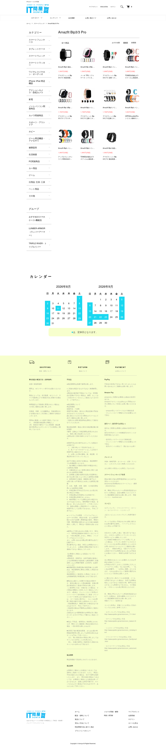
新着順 (133, 42)
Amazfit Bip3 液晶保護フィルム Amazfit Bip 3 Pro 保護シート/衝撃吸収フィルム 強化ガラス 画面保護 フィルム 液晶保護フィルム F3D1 (65, 67)
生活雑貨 (33, 154)
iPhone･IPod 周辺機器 (37, 82)
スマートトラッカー (37, 63)
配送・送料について (82, 715)
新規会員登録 (104, 6)
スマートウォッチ (39, 23)
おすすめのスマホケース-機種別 (37, 218)
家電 (31, 99)
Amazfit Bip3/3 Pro (53, 23)
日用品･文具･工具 (37, 181)
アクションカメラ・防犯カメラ (36, 91)
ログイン (113, 6)
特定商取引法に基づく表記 (84, 727)
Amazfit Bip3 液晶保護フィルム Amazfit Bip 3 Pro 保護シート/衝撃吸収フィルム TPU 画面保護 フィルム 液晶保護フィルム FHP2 (110, 148)
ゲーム (32, 175)
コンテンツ (54, 18)
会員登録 (131, 715)
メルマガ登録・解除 (111, 711)
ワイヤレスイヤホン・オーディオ (37, 72)
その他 (32, 195)
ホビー (32, 131)
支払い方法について (82, 723)
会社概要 (71, 18)
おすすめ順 (116, 42)
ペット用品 (34, 188)
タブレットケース (37, 48)
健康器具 (33, 147)
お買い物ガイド (90, 18)
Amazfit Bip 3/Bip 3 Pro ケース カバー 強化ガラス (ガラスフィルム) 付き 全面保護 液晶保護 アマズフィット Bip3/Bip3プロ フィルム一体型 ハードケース (65, 107)
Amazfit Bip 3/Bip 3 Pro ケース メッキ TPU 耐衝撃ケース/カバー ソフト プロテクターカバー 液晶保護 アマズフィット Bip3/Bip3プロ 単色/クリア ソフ (88, 67)
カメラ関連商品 (36, 115)
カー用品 (33, 168)
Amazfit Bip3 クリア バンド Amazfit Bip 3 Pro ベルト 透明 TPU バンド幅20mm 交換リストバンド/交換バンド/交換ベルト (110, 107)
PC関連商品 (34, 161)
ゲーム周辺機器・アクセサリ (37, 139)
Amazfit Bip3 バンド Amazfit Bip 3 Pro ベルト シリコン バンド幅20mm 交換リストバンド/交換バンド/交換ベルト (132, 67)
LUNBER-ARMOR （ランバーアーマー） (37, 232)
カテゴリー (35, 18)
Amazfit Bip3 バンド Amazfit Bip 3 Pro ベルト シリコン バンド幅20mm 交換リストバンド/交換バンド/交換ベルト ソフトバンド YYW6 (110, 67)
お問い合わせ (111, 18)
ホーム (29, 23)
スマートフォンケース (37, 40)
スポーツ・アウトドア (37, 123)
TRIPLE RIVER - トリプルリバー (38, 245)
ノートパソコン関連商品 (37, 107)
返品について (79, 719)
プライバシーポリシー (83, 731)
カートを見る (133, 723)
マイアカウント (93, 6)
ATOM (111, 715)
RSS (105, 715)
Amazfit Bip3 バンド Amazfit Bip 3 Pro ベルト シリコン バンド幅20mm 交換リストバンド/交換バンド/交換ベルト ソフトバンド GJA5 (88, 107)
